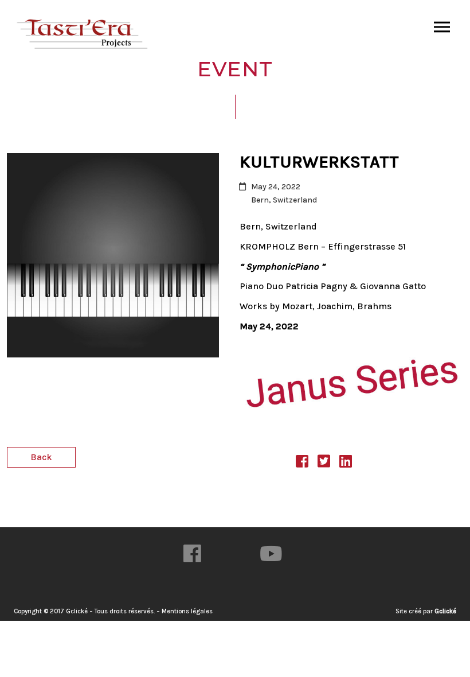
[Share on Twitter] (324, 463)
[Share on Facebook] (302, 463)
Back (41, 457)
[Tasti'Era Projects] (83, 34)
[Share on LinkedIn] (346, 463)
